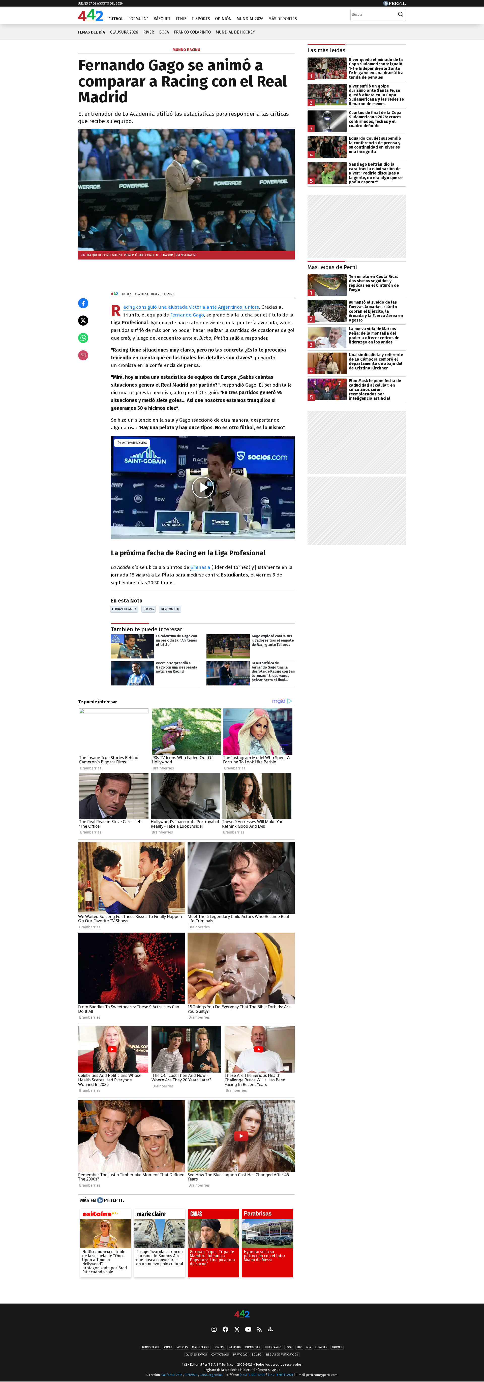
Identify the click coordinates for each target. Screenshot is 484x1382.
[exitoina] (105, 1215)
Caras (168, 1347)
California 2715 (172, 1375)
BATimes (337, 1347)
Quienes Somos (196, 1354)
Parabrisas (252, 1347)
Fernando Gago (187, 315)
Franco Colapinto (192, 32)
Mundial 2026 (250, 18)
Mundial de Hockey (235, 32)
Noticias (182, 1347)
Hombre (219, 1347)
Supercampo (272, 1347)
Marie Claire (200, 1347)
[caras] (213, 1215)
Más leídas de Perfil (332, 267)
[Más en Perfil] (110, 1200)
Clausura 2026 (124, 32)
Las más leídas (326, 50)
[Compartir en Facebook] (83, 303)
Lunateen (321, 1347)
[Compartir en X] (83, 320)
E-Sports (201, 18)
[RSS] (259, 1330)
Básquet (162, 18)
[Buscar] (401, 14)
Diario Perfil (151, 1347)
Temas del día (91, 32)
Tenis (181, 18)
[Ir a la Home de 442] (90, 19)
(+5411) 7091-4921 (252, 1375)
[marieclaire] (159, 1215)
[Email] (83, 355)
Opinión (223, 18)
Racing (149, 609)
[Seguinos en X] (236, 1330)
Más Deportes (282, 18)
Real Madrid (170, 609)
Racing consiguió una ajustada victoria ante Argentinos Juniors (191, 307)
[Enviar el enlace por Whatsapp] (83, 338)
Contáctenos (220, 1354)
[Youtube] (248, 1330)
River (148, 32)
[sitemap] (270, 1329)
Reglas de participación (282, 1354)
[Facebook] (225, 1330)
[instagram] (214, 1330)
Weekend (235, 1347)
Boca (164, 32)
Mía (308, 1347)
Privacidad (240, 1354)
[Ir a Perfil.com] (394, 4)
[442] (242, 1314)
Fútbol (115, 18)
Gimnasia (200, 567)
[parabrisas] (267, 1215)
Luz (299, 1347)
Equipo (257, 1354)
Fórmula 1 (138, 18)
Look (289, 1347)
